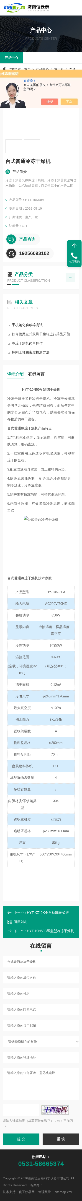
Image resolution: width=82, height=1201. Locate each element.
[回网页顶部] (74, 245)
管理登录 (44, 1192)
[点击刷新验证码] (55, 1110)
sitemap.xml (63, 1192)
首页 (27, 69)
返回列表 (20, 922)
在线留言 (36, 374)
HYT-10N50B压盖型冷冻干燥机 (50, 931)
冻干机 (59, 69)
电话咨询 (74, 261)
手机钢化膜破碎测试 (27, 325)
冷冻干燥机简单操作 (27, 343)
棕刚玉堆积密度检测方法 (30, 352)
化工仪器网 (27, 1192)
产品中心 (11, 58)
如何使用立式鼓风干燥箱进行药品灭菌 (41, 334)
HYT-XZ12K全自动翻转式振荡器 (51, 913)
